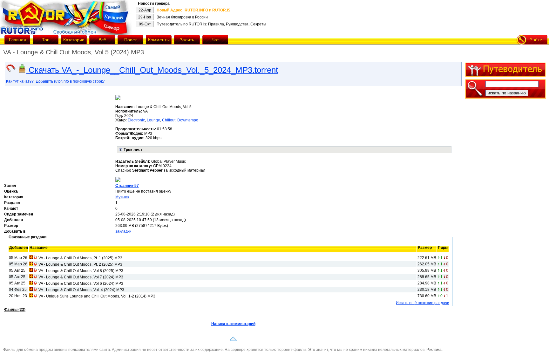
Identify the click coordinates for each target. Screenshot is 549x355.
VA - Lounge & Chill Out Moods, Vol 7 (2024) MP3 (80, 277)
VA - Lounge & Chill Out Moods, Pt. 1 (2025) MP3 (80, 258)
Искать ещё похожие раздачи (422, 303)
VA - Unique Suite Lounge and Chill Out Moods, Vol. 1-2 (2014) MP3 (96, 296)
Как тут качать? (20, 81)
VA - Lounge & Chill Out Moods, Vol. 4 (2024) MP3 (81, 290)
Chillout (168, 120)
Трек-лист (133, 149)
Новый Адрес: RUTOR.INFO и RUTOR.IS (193, 10)
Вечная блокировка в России (182, 17)
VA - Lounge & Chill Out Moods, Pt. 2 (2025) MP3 (80, 264)
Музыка (122, 197)
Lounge (153, 120)
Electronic (136, 120)
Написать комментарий (233, 324)
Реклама (434, 349)
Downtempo (187, 120)
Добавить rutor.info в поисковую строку (70, 81)
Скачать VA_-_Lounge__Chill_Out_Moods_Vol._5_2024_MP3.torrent (152, 70)
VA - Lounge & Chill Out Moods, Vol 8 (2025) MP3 (80, 271)
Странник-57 (127, 185)
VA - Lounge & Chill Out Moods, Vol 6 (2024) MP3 (80, 283)
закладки (123, 231)
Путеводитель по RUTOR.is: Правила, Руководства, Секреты (211, 24)
